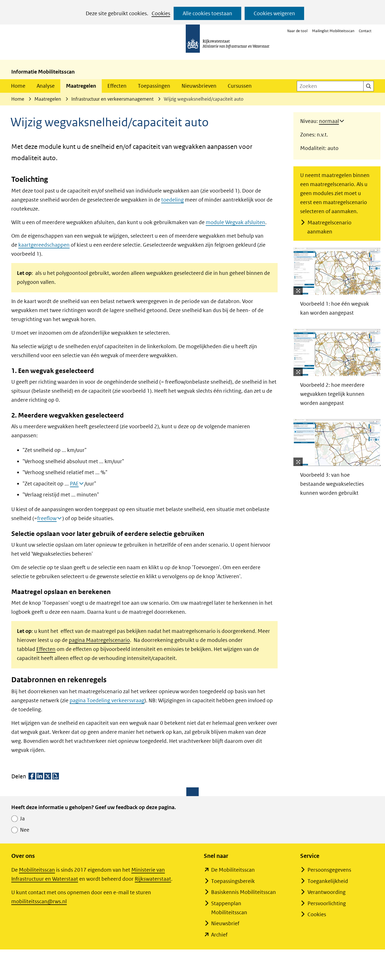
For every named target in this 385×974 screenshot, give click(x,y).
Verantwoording (326, 892)
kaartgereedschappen (44, 245)
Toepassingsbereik (233, 881)
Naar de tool (297, 30)
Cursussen (240, 86)
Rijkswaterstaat (153, 879)
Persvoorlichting (326, 903)
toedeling (172, 199)
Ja (22, 818)
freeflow (47, 518)
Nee (24, 830)
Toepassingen (154, 86)
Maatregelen (81, 86)
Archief (219, 934)
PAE (74, 483)
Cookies (161, 13)
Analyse (46, 86)
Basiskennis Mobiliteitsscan (243, 892)
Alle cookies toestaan (207, 13)
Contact (365, 30)
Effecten (117, 86)
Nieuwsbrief (225, 923)
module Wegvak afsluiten (235, 222)
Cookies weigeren (274, 13)
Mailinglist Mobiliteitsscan (333, 30)
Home (18, 86)
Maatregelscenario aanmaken (329, 227)
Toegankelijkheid (327, 881)
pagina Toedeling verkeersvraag (107, 700)
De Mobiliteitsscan (233, 870)
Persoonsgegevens (329, 870)
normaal (329, 121)
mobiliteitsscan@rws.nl (39, 901)
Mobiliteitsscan (37, 870)
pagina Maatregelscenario (99, 640)
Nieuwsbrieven (199, 86)
